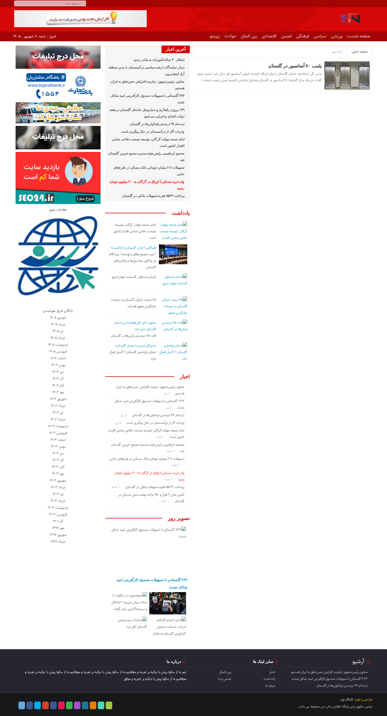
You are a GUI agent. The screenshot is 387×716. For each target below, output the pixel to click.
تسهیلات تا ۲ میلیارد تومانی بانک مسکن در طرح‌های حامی (146, 458)
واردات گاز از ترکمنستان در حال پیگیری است (152, 132)
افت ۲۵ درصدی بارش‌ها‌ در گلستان (133, 335)
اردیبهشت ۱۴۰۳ (58, 507)
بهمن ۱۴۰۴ (58, 365)
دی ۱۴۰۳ (58, 453)
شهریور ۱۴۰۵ (58, 317)
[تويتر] (328, 3)
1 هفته (160, 437)
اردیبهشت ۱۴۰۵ (58, 344)
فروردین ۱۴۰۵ (58, 351)
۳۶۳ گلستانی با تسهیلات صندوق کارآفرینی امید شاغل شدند (151, 583)
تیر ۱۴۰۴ (57, 412)
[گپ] (342, 3)
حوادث (230, 36)
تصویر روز (179, 518)
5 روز (124, 415)
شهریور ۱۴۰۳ (58, 480)
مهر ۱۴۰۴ (58, 392)
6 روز (118, 422)
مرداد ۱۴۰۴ (58, 405)
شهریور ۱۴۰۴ (58, 399)
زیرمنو (215, 36)
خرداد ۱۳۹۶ (58, 541)
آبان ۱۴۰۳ (58, 467)
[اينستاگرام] (321, 3)
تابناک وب (346, 699)
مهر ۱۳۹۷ (58, 528)
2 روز (167, 393)
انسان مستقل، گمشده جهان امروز (134, 276)
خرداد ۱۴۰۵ (57, 338)
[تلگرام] (308, 3)
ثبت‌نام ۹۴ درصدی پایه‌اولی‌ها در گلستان (157, 124)
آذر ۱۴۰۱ (58, 521)
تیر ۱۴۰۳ (58, 494)
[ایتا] (355, 3)
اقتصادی (269, 36)
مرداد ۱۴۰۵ (58, 324)
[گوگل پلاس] (45, 705)
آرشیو (358, 661)
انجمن (286, 36)
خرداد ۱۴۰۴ (57, 419)
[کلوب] (69, 705)
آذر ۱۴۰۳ (58, 460)
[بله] (362, 3)
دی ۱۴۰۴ (58, 372)
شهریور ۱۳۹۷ (58, 534)
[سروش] (348, 3)
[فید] (369, 3)
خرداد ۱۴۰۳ (58, 501)
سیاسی (320, 36)
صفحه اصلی (360, 51)
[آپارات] (335, 3)
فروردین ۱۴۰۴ (58, 433)
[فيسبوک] (314, 3)
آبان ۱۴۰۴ (58, 385)
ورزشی (336, 36)
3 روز (169, 407)
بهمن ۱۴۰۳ (58, 446)
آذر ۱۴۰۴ (57, 378)
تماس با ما (224, 678)
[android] (109, 705)
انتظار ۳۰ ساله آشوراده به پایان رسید (158, 60)
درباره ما (270, 685)
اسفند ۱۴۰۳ (58, 439)
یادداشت (181, 213)
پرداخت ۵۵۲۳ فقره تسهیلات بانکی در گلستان (153, 196)
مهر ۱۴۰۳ (58, 473)
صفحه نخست (358, 36)
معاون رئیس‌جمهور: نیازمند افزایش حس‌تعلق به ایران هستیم (329, 672)
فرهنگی (302, 36)
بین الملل (249, 36)
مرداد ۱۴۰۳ (58, 487)
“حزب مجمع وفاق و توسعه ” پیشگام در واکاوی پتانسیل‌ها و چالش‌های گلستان (132, 260)
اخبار (185, 376)
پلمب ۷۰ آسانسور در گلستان (295, 65)
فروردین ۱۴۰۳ (58, 514)
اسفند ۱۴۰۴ (58, 358)
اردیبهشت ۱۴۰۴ (58, 426)
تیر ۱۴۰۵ (57, 331)
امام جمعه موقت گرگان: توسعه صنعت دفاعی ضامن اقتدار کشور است (135, 231)
